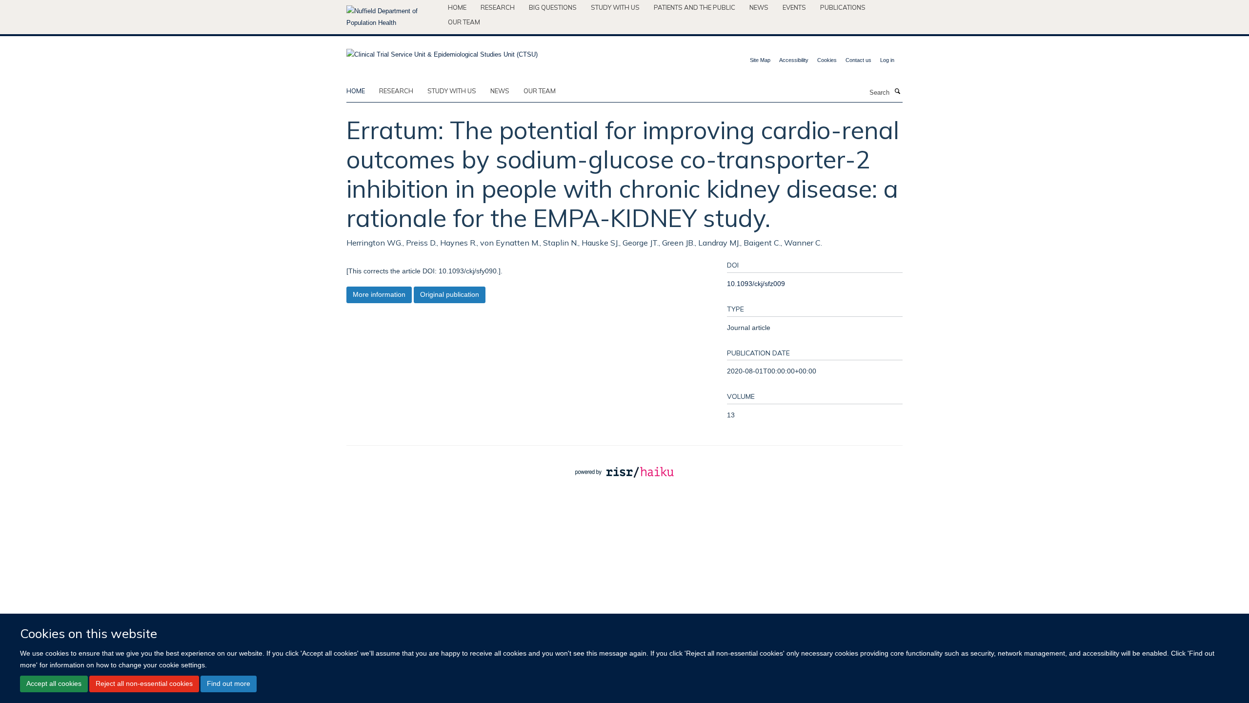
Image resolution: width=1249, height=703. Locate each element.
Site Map (760, 60)
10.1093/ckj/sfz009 (756, 284)
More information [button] (379, 294)
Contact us (858, 60)
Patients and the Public (694, 7)
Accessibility (793, 60)
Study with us (615, 7)
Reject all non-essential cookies (144, 683)
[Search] (897, 91)
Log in (887, 60)
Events (794, 7)
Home (457, 7)
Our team (464, 22)
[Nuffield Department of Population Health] (393, 17)
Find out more (228, 683)
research (396, 91)
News (758, 7)
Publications (843, 7)
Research (498, 7)
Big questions (553, 7)
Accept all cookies (53, 683)
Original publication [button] (449, 294)
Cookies (827, 60)
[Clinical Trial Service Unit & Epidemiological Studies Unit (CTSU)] (442, 51)
